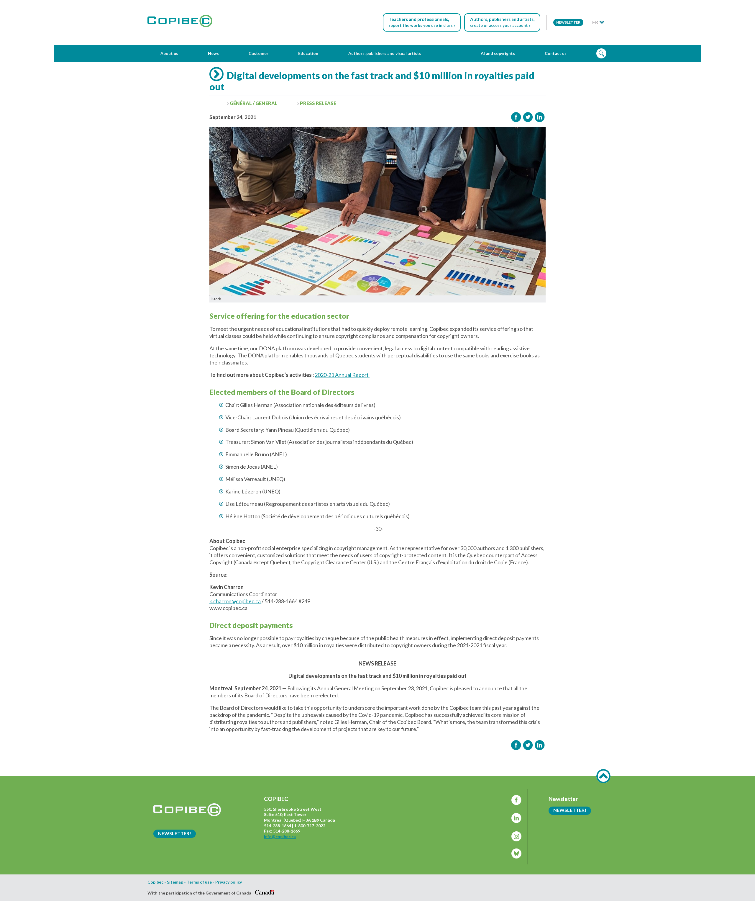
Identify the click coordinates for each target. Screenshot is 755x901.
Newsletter (568, 22)
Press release (318, 103)
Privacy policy (228, 882)
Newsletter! (174, 833)
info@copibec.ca (280, 836)
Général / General (254, 103)
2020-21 (324, 375)
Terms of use (199, 882)
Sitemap (175, 882)
